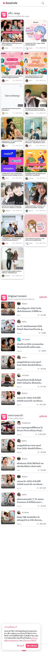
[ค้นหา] (43, 3)
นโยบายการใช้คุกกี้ (29, 640)
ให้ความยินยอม (32, 646)
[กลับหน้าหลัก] (11, 3)
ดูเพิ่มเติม (43, 297)
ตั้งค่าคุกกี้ (20, 646)
